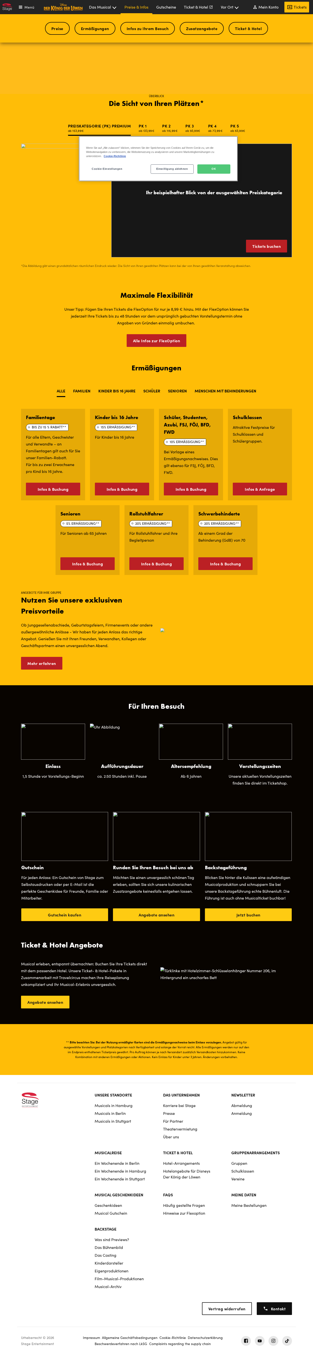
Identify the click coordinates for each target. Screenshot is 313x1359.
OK (214, 168)
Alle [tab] (61, 390)
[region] (158, 158)
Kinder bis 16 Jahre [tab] (116, 390)
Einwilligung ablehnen (172, 168)
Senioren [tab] (177, 390)
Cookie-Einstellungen (107, 168)
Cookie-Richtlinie (115, 156)
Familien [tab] (81, 390)
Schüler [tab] (151, 390)
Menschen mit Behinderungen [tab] (225, 390)
